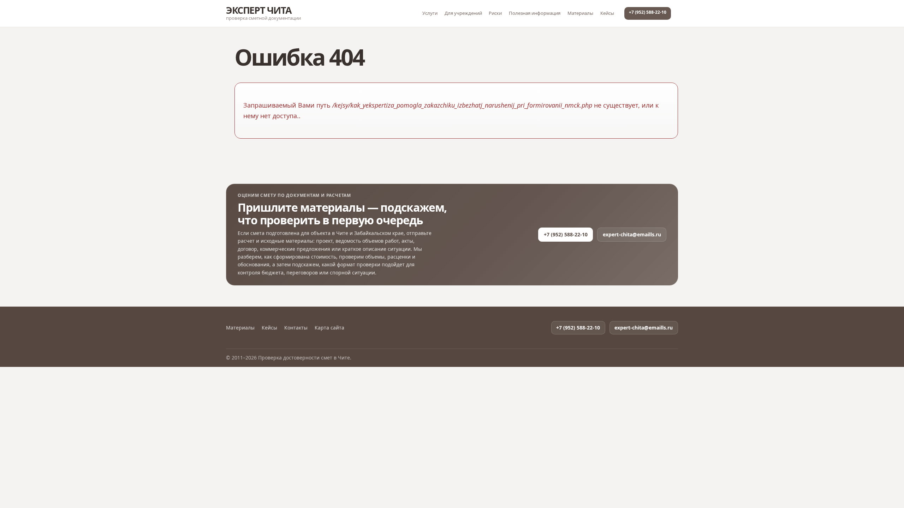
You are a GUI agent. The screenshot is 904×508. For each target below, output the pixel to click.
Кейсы (607, 13)
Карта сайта (329, 328)
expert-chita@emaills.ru (632, 234)
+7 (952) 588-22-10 (647, 12)
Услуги (430, 13)
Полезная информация (534, 13)
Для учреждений (463, 13)
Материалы (580, 13)
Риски (495, 13)
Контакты (296, 328)
